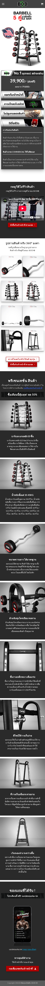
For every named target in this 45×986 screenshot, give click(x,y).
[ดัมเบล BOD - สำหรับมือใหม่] (22, 4)
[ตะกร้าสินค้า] (42, 4)
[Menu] (3, 4)
